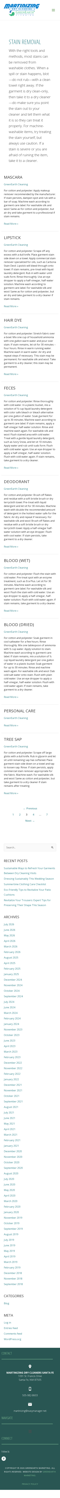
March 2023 (10, 1051)
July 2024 (9, 1002)
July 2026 (9, 924)
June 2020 (9, 1184)
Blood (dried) (19, 624)
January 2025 (11, 974)
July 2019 (9, 1240)
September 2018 (13, 1284)
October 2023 (11, 1035)
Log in (7, 1322)
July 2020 (9, 1179)
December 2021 (13, 1085)
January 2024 (11, 1024)
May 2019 (9, 1251)
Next (30, 820)
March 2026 (10, 946)
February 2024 (12, 1018)
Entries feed (11, 1328)
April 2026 (9, 941)
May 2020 (9, 1190)
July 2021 (9, 1112)
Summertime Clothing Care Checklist (25, 884)
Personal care (20, 711)
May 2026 (9, 935)
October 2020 (11, 1162)
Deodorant (17, 481)
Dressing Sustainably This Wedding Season (29, 878)
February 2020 (12, 1206)
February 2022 (12, 1073)
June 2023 (9, 1040)
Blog (6, 1303)
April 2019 (9, 1256)
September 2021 (13, 1101)
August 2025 (11, 957)
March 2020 (10, 1201)
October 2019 (11, 1223)
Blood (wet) (17, 560)
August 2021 (11, 1107)
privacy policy (30, 1484)
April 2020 (9, 1195)
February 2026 (12, 952)
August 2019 (11, 1234)
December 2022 (13, 1062)
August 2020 (11, 1173)
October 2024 (11, 990)
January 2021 (11, 1145)
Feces (9, 388)
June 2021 (9, 1118)
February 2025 (12, 968)
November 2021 (13, 1090)
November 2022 (13, 1068)
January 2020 (11, 1212)
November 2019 (13, 1217)
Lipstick (12, 237)
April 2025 (9, 963)
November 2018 (13, 1278)
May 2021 (9, 1123)
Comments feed (13, 1333)
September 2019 (13, 1228)
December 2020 (13, 1151)
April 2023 (9, 1046)
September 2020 (13, 1168)
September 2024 (13, 996)
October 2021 (11, 1096)
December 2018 (13, 1273)
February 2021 (12, 1140)
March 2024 (10, 1013)
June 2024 (9, 1007)
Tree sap (13, 739)
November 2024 (13, 985)
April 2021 (9, 1129)
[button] (30, 1431)
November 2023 (13, 1029)
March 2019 (10, 1262)
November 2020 (13, 1157)
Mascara (13, 177)
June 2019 (9, 1245)
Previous (30, 808)
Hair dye (13, 320)
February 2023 (12, 1057)
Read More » (11, 223)
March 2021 (10, 1134)
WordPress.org (12, 1339)
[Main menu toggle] (53, 10)
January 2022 (11, 1079)
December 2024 (13, 979)
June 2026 (9, 930)
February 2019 (12, 1267)
